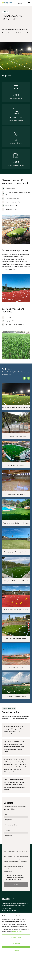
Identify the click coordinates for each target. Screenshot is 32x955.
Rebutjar (16, 950)
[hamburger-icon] (29, 3)
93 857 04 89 (11, 911)
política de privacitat (8, 871)
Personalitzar (16, 944)
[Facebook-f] (24, 378)
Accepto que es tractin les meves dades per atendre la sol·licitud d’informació (15, 877)
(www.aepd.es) (21, 866)
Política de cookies (17, 932)
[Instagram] (28, 378)
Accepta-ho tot (16, 937)
